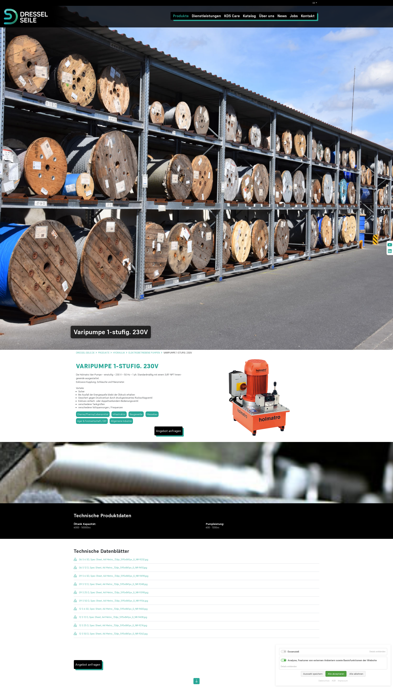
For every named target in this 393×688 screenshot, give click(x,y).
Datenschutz (324, 681)
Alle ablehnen (356, 673)
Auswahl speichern (313, 673)
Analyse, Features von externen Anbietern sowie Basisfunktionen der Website (332, 660)
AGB (334, 681)
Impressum (343, 681)
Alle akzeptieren (336, 673)
